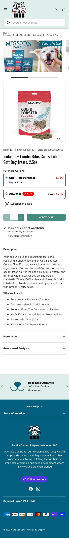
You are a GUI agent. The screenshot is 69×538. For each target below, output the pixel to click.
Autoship (21, 193)
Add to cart (46, 217)
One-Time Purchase (22, 177)
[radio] (7, 178)
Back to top (32, 406)
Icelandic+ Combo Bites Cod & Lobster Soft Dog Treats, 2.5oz (30, 35)
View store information (20, 236)
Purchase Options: (14, 170)
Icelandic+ (8, 149)
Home (6, 33)
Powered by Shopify (35, 530)
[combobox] (34, 22)
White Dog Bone (18, 530)
